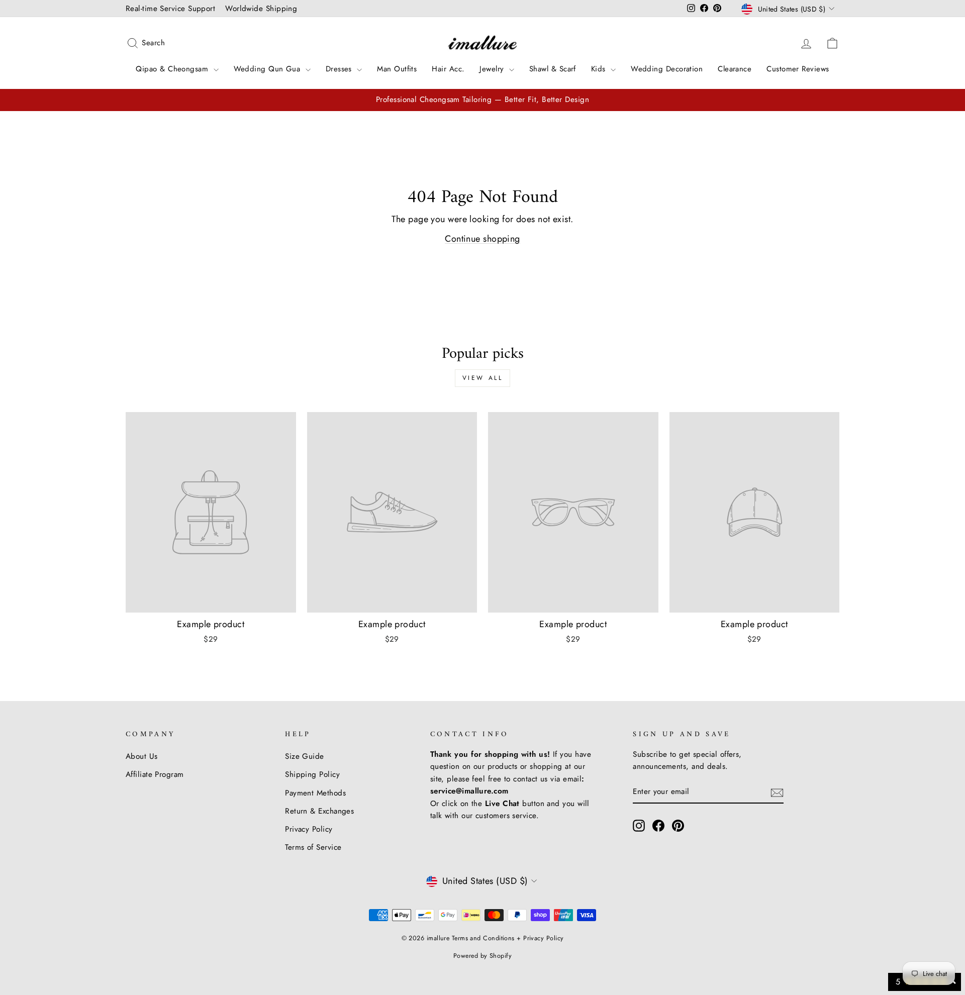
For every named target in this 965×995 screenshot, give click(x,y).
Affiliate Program (155, 774)
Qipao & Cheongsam (173, 68)
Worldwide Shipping (261, 8)
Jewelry (493, 68)
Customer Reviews (797, 68)
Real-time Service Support (170, 8)
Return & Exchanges (319, 811)
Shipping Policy (312, 774)
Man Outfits (397, 68)
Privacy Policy (308, 829)
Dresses (340, 68)
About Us (142, 756)
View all (482, 377)
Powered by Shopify (482, 955)
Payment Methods (315, 793)
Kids (599, 68)
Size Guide (304, 756)
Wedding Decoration (667, 68)
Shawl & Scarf (552, 68)
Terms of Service (313, 847)
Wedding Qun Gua (268, 68)
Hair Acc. (448, 68)
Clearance (734, 68)
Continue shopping (482, 238)
